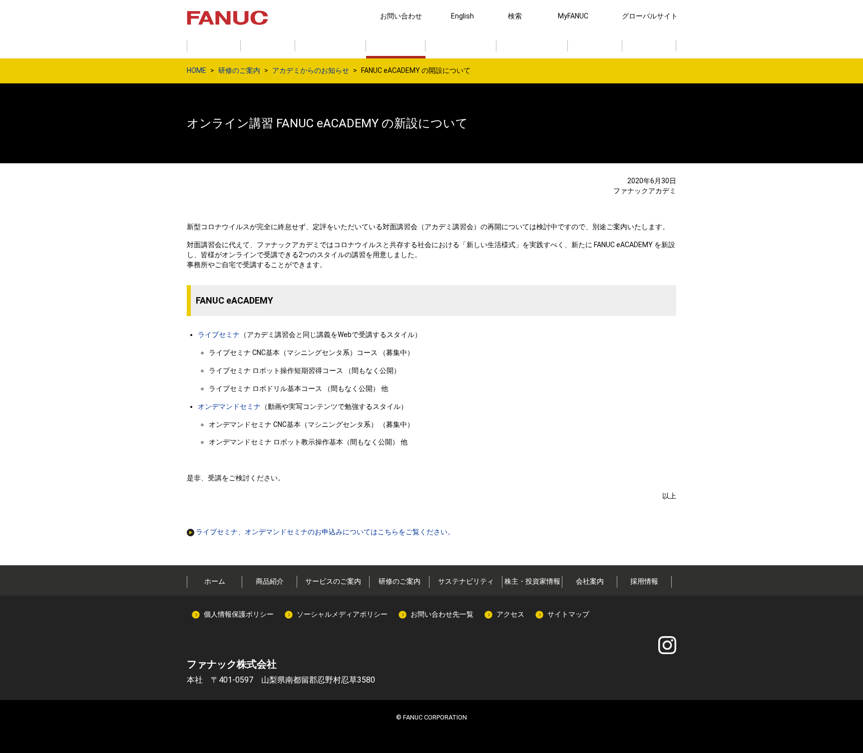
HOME (196, 70)
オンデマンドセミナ (229, 406)
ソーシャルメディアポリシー (342, 614)
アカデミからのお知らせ (310, 70)
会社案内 (590, 581)
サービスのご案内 (333, 581)
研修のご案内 (239, 70)
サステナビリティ (466, 581)
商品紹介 (270, 581)
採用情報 (644, 581)
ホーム (214, 581)
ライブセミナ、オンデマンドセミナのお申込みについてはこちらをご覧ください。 (324, 532)
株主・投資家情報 (532, 581)
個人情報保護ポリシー (239, 614)
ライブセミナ (219, 335)
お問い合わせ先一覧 (442, 614)
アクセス (510, 614)
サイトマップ (568, 614)
